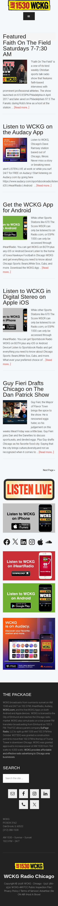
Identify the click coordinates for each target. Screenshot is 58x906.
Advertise (44, 891)
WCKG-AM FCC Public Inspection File (31, 887)
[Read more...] (21, 107)
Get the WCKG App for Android (28, 207)
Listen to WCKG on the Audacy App (28, 129)
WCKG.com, (9, 710)
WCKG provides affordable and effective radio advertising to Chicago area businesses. (27, 753)
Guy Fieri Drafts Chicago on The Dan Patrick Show (26, 389)
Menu (29, 16)
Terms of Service (29, 891)
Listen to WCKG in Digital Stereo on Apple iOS (27, 297)
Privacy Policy (11, 891)
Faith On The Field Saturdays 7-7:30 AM (27, 48)
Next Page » (49, 470)
